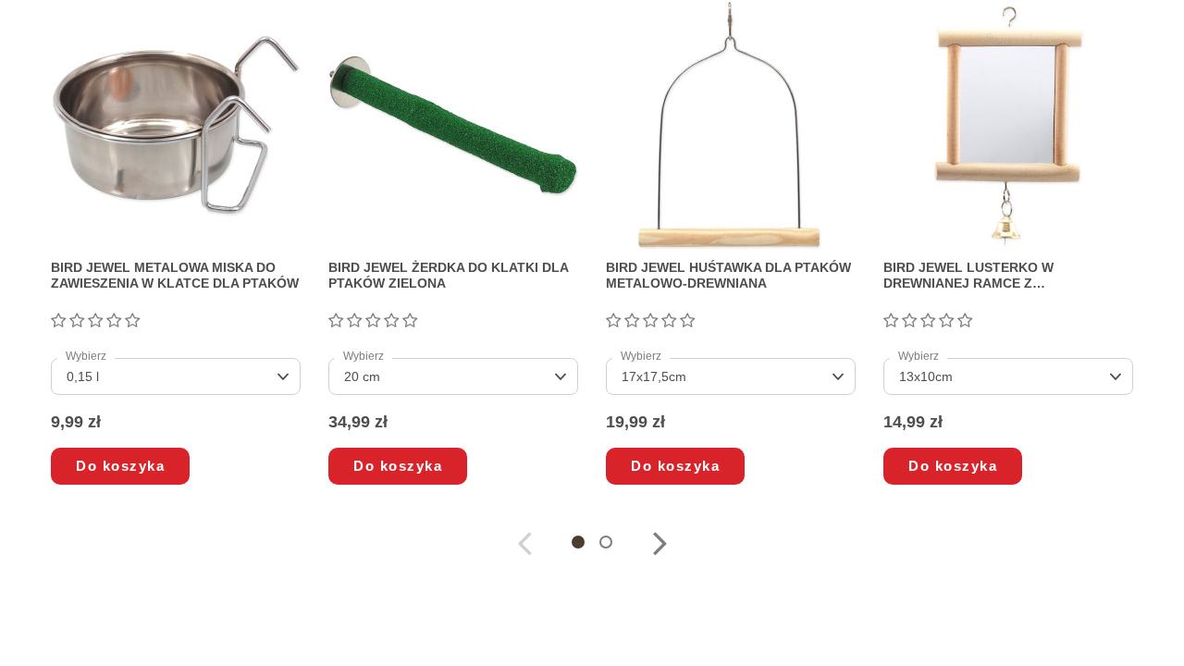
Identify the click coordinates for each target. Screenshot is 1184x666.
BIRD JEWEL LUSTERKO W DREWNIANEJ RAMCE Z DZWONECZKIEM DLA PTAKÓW (981, 275)
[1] (58, 321)
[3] (95, 321)
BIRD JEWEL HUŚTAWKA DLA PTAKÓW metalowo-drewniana (728, 275)
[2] (76, 321)
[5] (132, 321)
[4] (113, 321)
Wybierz (86, 356)
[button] (578, 542)
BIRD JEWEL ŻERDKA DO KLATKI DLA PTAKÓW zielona (448, 275)
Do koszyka (120, 466)
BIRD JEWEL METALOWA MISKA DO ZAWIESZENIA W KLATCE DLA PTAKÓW (175, 275)
